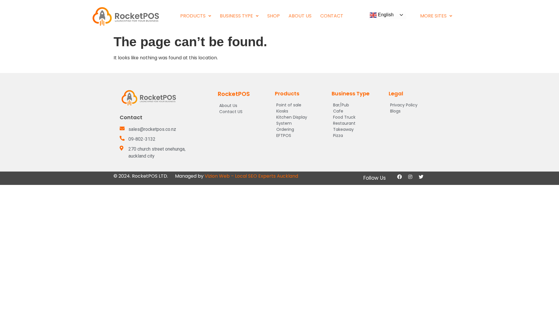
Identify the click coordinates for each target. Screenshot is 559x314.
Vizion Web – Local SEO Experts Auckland (251, 176)
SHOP (273, 16)
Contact (331, 16)
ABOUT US (300, 16)
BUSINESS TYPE (236, 16)
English (385, 14)
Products (193, 16)
